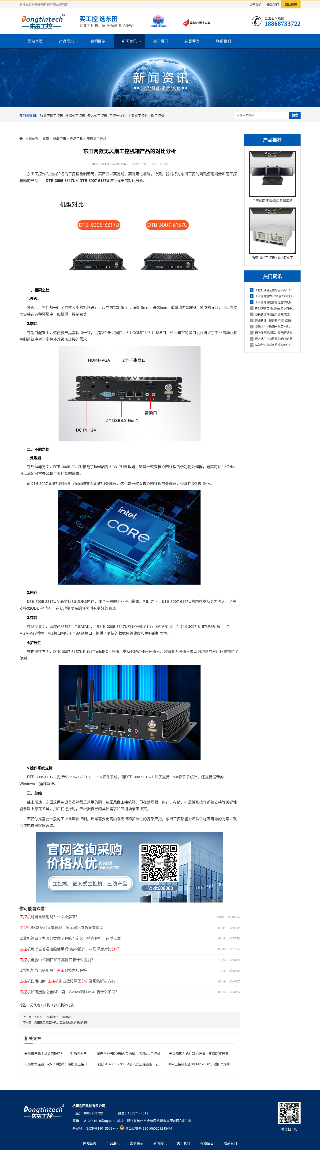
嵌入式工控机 (97, 115)
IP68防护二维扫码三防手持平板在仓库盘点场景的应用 (273, 308)
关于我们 (255, 4)
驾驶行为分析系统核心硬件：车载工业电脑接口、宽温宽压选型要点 (273, 345)
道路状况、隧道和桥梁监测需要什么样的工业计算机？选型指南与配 (273, 320)
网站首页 (35, 41)
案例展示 (97, 41)
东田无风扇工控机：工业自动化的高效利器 (61, 1022)
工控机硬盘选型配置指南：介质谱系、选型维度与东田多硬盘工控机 (273, 290)
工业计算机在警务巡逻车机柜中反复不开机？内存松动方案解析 (273, 302)
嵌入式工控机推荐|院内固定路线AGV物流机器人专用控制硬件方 (273, 339)
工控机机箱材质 (62, 1004)
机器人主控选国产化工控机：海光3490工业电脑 (273, 326)
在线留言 (192, 41)
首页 (46, 138)
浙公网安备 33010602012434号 (148, 1128)
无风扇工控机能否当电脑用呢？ (54, 1017)
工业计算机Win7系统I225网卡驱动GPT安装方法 (273, 296)
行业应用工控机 (51, 115)
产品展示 (66, 41)
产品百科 (76, 138)
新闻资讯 (129, 41)
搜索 (295, 115)
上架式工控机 (138, 115)
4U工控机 (157, 115)
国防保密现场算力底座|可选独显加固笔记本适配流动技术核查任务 (273, 333)
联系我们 (273, 4)
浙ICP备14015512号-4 (102, 1128)
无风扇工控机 (96, 138)
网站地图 (291, 4)
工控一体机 (117, 115)
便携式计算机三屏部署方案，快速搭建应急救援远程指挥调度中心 (273, 314)
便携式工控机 (75, 115)
